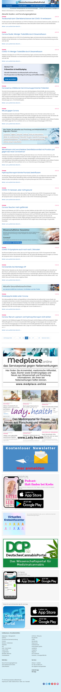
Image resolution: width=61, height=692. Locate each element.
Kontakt (28, 681)
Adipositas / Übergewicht (8, 636)
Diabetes (4, 644)
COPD (33, 639)
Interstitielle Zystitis (37, 646)
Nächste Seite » (46, 338)
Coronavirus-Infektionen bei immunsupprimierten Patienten (25, 88)
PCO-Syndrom (35, 653)
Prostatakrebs (5, 655)
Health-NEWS (23, 6)
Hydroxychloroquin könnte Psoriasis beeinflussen (21, 172)
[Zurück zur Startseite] (30, 2)
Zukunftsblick (5, 666)
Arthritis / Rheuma (37, 636)
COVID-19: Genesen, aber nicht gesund (17, 190)
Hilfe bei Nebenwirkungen (38, 6)
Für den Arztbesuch (37, 664)
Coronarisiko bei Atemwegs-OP (14, 267)
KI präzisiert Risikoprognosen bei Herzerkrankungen (17, 8)
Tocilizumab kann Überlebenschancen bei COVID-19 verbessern (26, 18)
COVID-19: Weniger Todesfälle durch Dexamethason (22, 51)
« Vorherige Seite (7, 338)
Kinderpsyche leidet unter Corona (15, 296)
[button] (44, 684)
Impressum (5, 681)
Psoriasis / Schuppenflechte (39, 655)
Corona (4, 641)
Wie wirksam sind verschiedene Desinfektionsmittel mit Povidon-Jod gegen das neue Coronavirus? (28, 150)
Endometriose (35, 644)
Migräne (34, 652)
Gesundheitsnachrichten (8, 664)
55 (26, 338)
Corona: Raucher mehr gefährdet (15, 207)
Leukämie (34, 648)
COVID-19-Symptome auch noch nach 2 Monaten (21, 249)
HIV (3, 646)
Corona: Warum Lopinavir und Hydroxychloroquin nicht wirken (26, 317)
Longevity (34, 650)
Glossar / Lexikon (36, 663)
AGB (10, 681)
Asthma (4, 637)
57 (33, 338)
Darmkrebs (35, 641)
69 (39, 338)
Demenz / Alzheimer (7, 643)
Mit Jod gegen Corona (10, 110)
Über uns (53, 6)
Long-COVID (5, 650)
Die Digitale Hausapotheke (39, 666)
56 (29, 338)
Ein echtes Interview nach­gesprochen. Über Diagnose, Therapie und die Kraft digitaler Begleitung (35, 488)
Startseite (9, 6)
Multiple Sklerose (6, 653)
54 (23, 338)
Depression (35, 643)
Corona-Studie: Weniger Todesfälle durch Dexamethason (24, 34)
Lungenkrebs (5, 652)
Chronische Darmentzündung (10, 639)
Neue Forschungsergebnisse (9, 663)
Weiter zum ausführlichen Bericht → (11, 26)
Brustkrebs (34, 637)
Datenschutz (15, 681)
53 (20, 338)
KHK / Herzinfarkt (6, 648)
